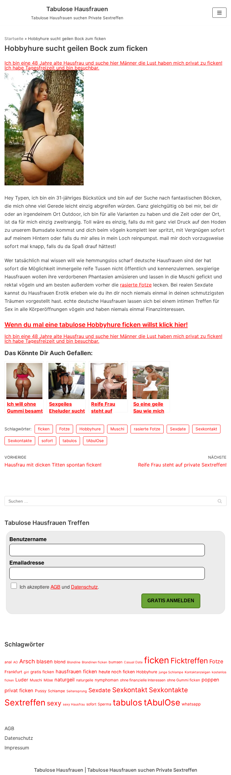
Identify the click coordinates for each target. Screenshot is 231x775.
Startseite (14, 38)
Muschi (117, 428)
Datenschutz (19, 738)
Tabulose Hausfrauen (58, 770)
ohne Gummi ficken (183, 680)
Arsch (27, 661)
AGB (9, 728)
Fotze (64, 428)
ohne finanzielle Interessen (142, 680)
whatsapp (191, 704)
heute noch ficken (117, 671)
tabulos (70, 440)
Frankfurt (13, 671)
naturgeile (84, 680)
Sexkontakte (20, 440)
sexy (54, 703)
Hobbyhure (90, 428)
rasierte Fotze (136, 285)
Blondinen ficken (94, 662)
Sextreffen (25, 702)
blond (60, 661)
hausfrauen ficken (76, 671)
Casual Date (133, 662)
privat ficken (19, 690)
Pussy (40, 690)
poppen (210, 680)
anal (8, 662)
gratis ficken (42, 671)
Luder (21, 680)
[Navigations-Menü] (219, 13)
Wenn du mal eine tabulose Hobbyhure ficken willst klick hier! (96, 324)
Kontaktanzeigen (197, 672)
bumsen (115, 662)
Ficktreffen (189, 660)
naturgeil (64, 680)
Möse (48, 680)
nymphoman (107, 679)
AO (15, 662)
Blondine (73, 662)
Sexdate (178, 428)
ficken (44, 428)
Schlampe (56, 691)
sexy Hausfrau (74, 704)
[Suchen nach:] (115, 501)
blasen (44, 662)
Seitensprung (76, 691)
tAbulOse (95, 440)
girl (26, 672)
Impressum (17, 748)
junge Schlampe (171, 672)
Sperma (104, 704)
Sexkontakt (206, 428)
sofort (47, 440)
